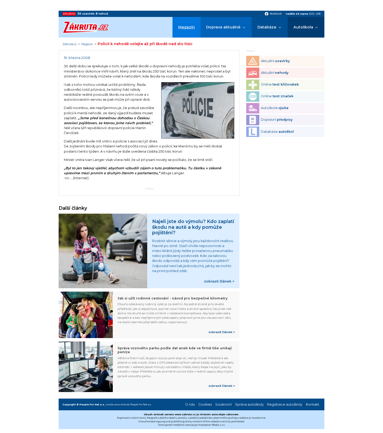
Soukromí (223, 404)
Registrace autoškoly (284, 404)
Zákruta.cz (70, 44)
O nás (190, 404)
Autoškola (303, 27)
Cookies (205, 404)
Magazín (186, 27)
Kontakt (312, 404)
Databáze (266, 27)
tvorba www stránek (118, 404)
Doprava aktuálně (223, 27)
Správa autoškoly (249, 404)
